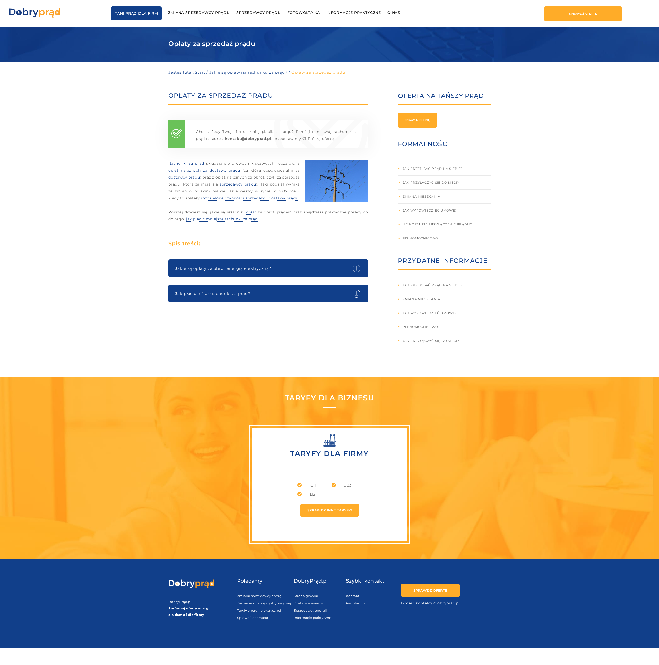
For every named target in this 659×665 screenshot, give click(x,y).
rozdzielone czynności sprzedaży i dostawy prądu (249, 198)
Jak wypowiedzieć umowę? (430, 210)
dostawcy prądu (184, 177)
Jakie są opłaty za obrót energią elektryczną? (223, 268)
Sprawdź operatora (252, 618)
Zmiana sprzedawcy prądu (199, 12)
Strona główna (306, 596)
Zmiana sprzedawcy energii (260, 596)
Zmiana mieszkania (421, 196)
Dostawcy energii (308, 603)
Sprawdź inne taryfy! (329, 510)
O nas (393, 12)
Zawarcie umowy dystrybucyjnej (264, 603)
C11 (313, 485)
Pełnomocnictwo (420, 238)
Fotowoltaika (303, 12)
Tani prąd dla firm (136, 13)
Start (200, 72)
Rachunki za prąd (186, 163)
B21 (313, 494)
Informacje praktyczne (353, 12)
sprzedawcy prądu (238, 184)
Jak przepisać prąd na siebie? (433, 169)
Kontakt (352, 596)
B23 (347, 485)
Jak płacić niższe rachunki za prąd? (212, 293)
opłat (251, 212)
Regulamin (355, 603)
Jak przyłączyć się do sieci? (431, 182)
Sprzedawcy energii (310, 610)
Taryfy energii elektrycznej (259, 610)
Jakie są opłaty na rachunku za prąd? (249, 72)
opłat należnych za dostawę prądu (204, 170)
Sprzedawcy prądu (258, 12)
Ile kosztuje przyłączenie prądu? (437, 224)
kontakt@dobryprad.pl (248, 138)
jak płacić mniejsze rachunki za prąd (222, 219)
